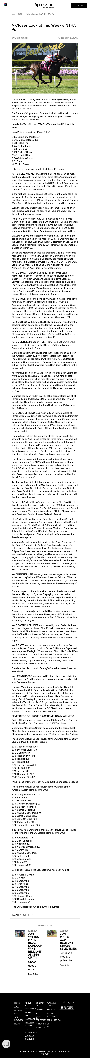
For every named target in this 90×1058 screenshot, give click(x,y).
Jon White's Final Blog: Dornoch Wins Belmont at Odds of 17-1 (35, 945)
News (13, 14)
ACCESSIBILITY (31, 1019)
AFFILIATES (41, 1024)
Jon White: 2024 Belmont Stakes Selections (68, 941)
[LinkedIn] (32, 915)
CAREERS (40, 1010)
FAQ (37, 1013)
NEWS (17, 1024)
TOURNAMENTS (54, 1020)
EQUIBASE (40, 1028)
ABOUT (17, 1007)
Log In (79, 5)
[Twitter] (28, 915)
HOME (17, 1003)
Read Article (33, 974)
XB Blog (20, 14)
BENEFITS (51, 1010)
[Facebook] (25, 915)
